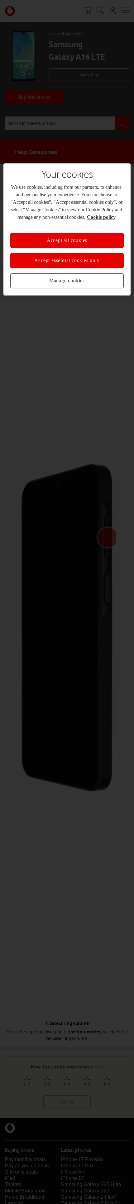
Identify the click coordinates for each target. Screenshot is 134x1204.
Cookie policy (101, 217)
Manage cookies (67, 280)
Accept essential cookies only (66, 260)
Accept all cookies (67, 240)
